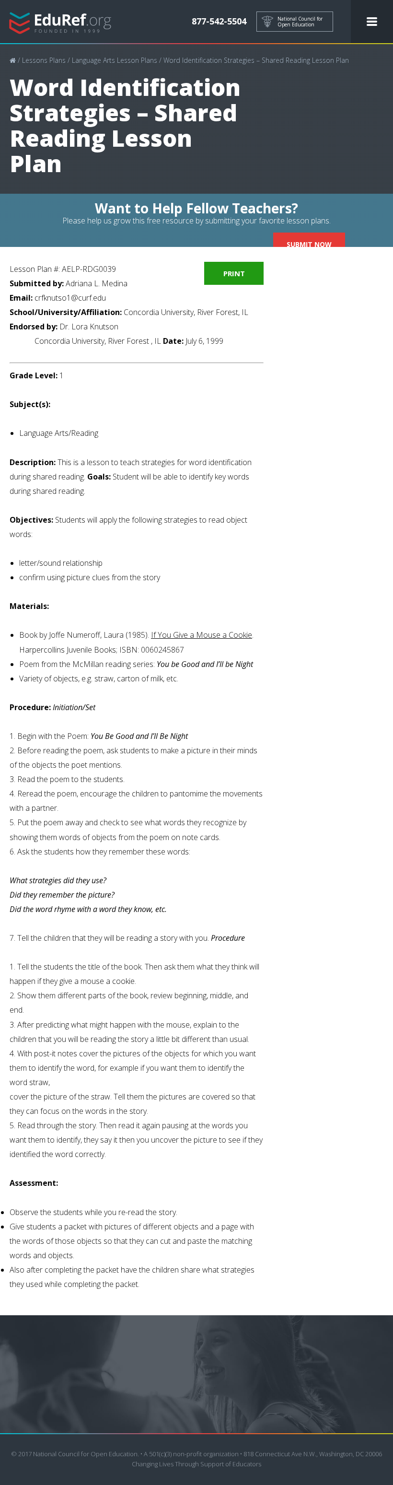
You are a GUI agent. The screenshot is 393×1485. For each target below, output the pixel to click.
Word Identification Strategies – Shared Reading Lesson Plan (256, 60)
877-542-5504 (219, 21)
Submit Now (309, 244)
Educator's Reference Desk (60, 22)
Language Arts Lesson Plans (114, 60)
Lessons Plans (44, 60)
